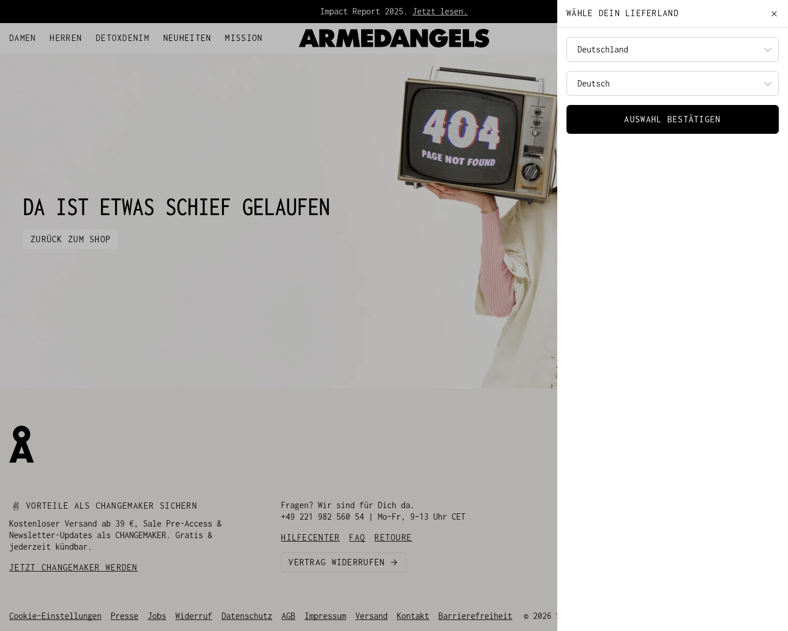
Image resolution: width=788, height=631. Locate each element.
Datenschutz (247, 616)
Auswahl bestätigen (672, 119)
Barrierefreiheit (475, 616)
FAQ (74, 35)
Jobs (157, 616)
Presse (124, 616)
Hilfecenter (34, 35)
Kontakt (413, 616)
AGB (288, 616)
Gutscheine (111, 35)
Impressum (325, 616)
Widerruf (193, 616)
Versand (371, 616)
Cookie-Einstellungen (55, 616)
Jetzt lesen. (440, 11)
